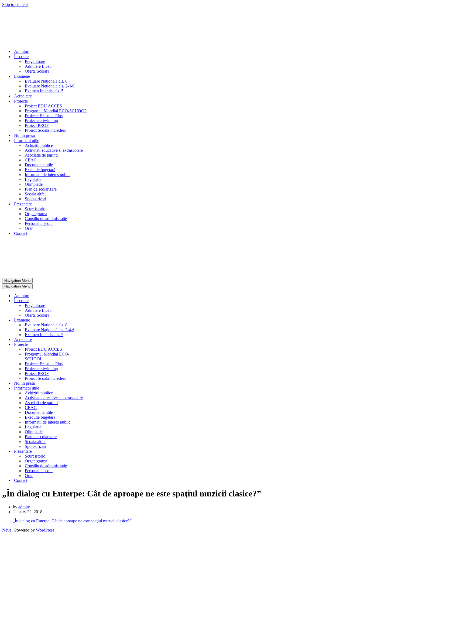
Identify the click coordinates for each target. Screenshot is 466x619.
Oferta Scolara (37, 71)
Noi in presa (24, 135)
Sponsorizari (35, 199)
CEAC (31, 160)
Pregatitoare (35, 61)
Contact (20, 233)
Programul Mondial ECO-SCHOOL (56, 111)
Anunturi (21, 51)
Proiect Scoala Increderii (45, 130)
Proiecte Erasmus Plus (44, 115)
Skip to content (15, 4)
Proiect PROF (37, 125)
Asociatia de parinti (41, 155)
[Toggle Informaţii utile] (96, 388)
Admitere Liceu (38, 66)
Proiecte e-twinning (41, 120)
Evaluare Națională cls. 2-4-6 (49, 86)
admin (23, 507)
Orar (29, 228)
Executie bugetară (40, 169)
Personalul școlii (39, 223)
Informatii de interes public (47, 174)
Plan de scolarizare (41, 189)
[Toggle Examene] (96, 320)
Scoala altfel (35, 194)
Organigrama (36, 213)
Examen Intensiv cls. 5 (44, 91)
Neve (6, 530)
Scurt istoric (35, 209)
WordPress (45, 530)
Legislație (33, 179)
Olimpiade (34, 184)
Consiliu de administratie (46, 218)
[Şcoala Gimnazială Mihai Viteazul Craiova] (20, 42)
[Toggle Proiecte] (96, 344)
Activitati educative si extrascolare (54, 150)
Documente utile (39, 165)
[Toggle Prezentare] (96, 451)
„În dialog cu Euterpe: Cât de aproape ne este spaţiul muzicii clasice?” (72, 521)
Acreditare (23, 96)
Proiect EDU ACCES (43, 106)
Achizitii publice (39, 145)
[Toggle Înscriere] (96, 301)
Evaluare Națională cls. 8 (46, 81)
